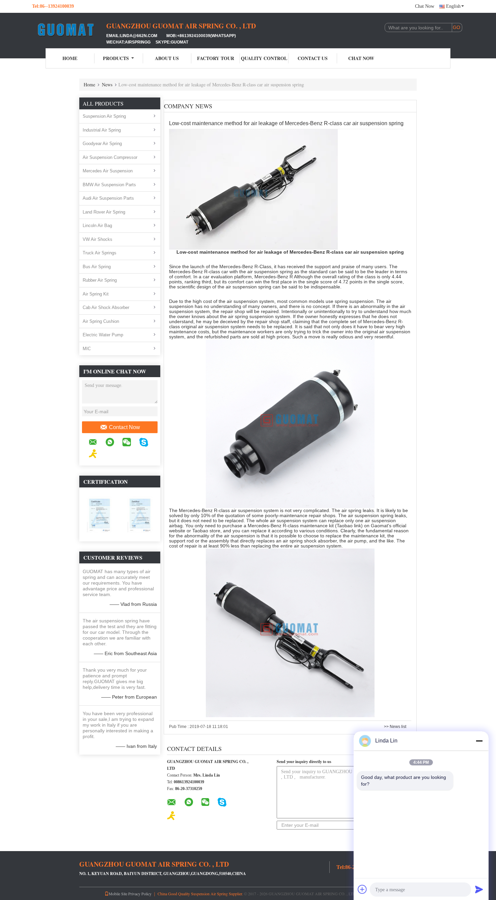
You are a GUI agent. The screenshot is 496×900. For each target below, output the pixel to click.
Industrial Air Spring (102, 130)
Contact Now (124, 427)
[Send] (479, 889)
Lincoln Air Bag (97, 225)
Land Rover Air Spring (104, 212)
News (107, 84)
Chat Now (424, 6)
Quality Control (264, 58)
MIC (87, 348)
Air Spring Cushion (101, 321)
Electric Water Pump (103, 334)
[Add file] (362, 889)
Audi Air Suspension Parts (108, 198)
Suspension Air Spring (104, 116)
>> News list (395, 726)
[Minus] (479, 741)
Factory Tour (215, 58)
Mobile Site (118, 893)
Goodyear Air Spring (102, 143)
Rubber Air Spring (100, 280)
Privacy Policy (139, 893)
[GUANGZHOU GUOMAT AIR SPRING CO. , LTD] (69, 30)
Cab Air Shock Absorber (106, 307)
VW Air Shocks (97, 239)
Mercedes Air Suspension (108, 170)
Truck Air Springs (99, 252)
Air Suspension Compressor (110, 157)
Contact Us (313, 58)
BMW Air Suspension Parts (109, 184)
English (453, 6)
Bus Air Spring (97, 266)
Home (69, 58)
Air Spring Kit (96, 294)
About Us (167, 58)
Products (116, 58)
